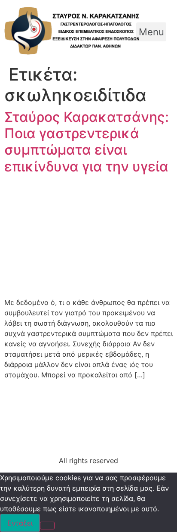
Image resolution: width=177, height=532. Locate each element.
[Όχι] (47, 525)
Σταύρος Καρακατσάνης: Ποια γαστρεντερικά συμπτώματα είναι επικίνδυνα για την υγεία (86, 142)
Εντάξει (20, 523)
